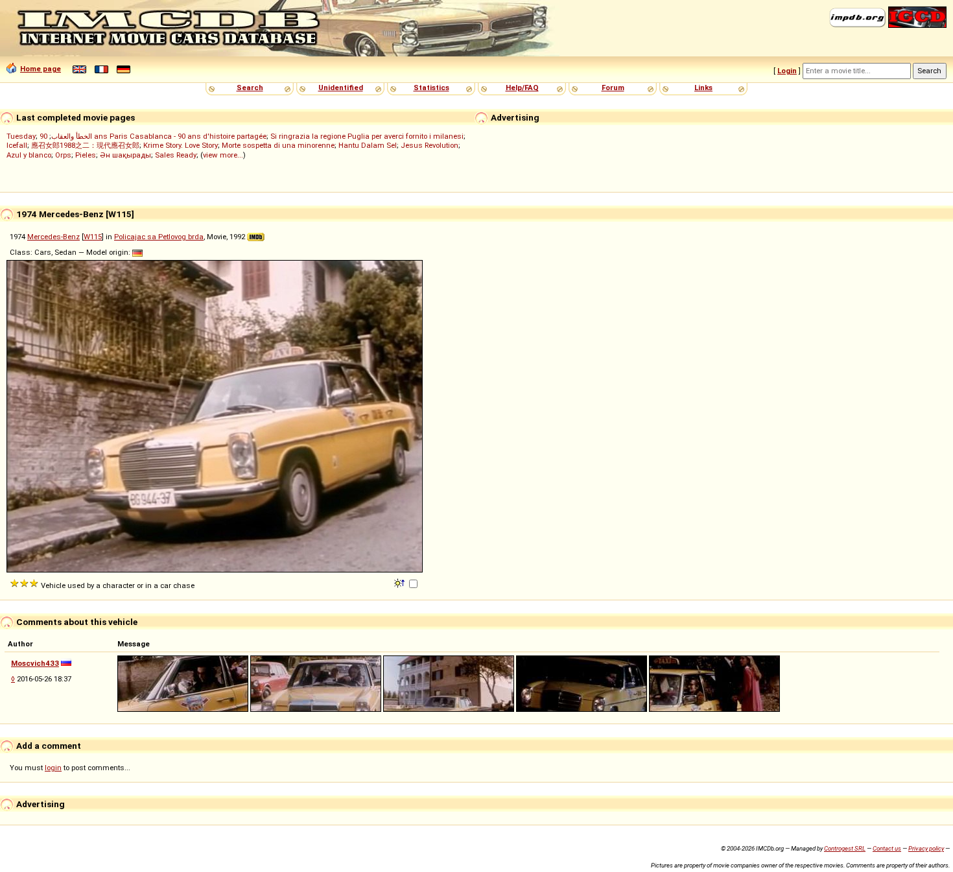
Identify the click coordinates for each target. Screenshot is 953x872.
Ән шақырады (125, 154)
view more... (223, 154)
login (53, 767)
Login (787, 70)
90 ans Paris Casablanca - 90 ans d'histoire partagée (153, 136)
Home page (40, 68)
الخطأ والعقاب (71, 136)
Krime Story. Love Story (180, 145)
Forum (613, 87)
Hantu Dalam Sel (367, 145)
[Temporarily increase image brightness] (400, 582)
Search (250, 87)
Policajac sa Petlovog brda (159, 236)
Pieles (85, 154)
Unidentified (340, 87)
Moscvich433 (35, 663)
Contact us (887, 848)
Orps (63, 154)
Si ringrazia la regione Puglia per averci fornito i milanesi (367, 136)
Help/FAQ (522, 87)
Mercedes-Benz (53, 236)
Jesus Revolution (429, 145)
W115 (93, 236)
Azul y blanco (28, 154)
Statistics (431, 87)
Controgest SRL (844, 848)
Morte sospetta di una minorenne (278, 145)
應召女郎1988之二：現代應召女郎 (85, 145)
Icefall (16, 145)
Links (703, 87)
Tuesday (21, 136)
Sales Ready (175, 154)
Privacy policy (926, 848)
